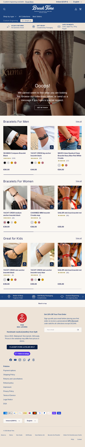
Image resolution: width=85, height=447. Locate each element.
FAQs (72, 439)
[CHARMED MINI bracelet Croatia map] (43, 198)
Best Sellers (37, 16)
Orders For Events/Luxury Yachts (72, 435)
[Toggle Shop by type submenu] (15, 16)
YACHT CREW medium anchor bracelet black (12, 214)
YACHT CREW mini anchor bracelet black (13, 271)
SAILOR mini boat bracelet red (69, 213)
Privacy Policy (8, 391)
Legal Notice (8, 399)
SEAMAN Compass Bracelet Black (14, 154)
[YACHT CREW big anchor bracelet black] (43, 138)
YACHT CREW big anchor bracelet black (41, 154)
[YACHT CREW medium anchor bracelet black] (15, 198)
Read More (29, 2)
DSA (5, 404)
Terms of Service (9, 395)
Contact (79, 439)
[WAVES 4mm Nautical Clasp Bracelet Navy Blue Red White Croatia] (70, 138)
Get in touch (42, 107)
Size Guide (19, 435)
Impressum (7, 387)
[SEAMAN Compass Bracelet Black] (15, 138)
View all (79, 121)
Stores (11, 435)
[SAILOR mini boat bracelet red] (70, 198)
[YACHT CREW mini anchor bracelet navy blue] (43, 255)
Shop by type (8, 16)
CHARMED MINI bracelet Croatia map (40, 214)
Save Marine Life (40, 435)
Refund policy (8, 383)
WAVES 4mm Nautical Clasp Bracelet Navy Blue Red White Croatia (69, 155)
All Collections (24, 16)
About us (3, 435)
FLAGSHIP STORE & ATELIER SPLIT (22, 347)
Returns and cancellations (12, 379)
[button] (80, 9)
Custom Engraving (10, 21)
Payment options (9, 370)
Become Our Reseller (54, 435)
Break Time (11, 430)
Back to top (42, 303)
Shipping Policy (9, 375)
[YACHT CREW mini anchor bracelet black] (15, 255)
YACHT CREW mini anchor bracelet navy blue (41, 271)
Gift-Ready (29, 435)
